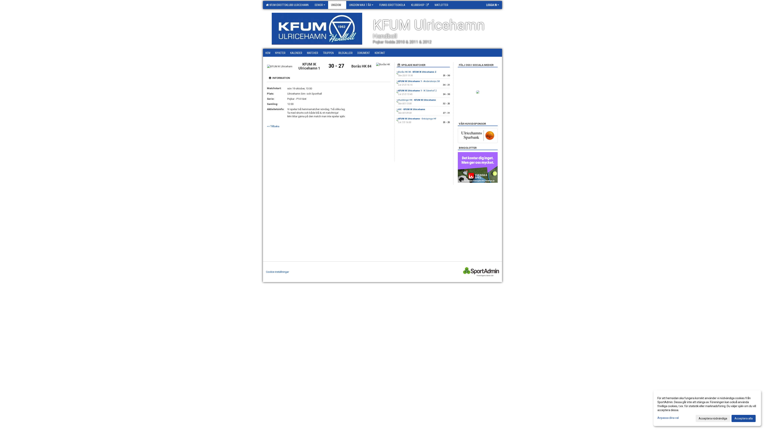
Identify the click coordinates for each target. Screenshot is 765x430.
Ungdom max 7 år (360, 5)
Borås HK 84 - (417, 72)
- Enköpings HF (417, 118)
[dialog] (707, 408)
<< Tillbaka (273, 126)
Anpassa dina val (668, 417)
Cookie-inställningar (277, 271)
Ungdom (336, 5)
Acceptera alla (744, 418)
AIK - (411, 109)
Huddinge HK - (417, 100)
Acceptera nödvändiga (713, 418)
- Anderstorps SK (419, 81)
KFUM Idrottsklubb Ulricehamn (288, 5)
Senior (319, 5)
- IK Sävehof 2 (417, 90)
